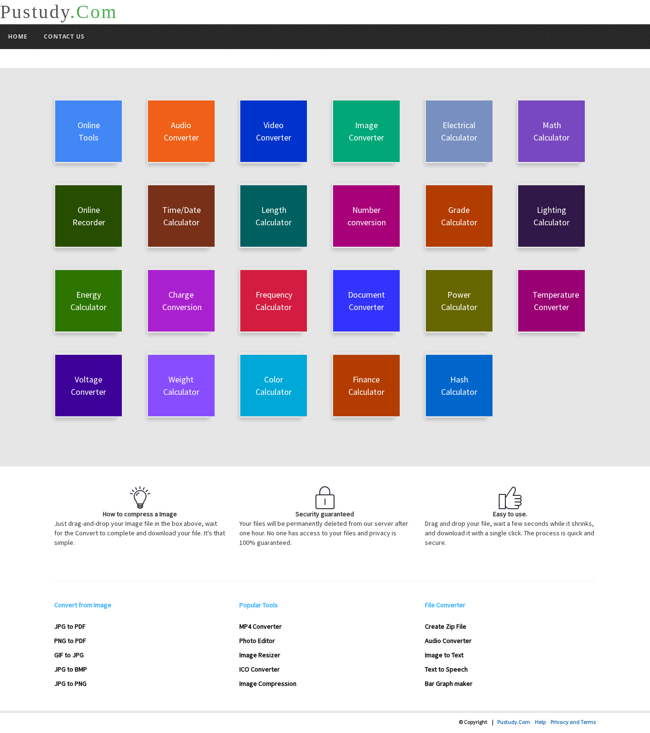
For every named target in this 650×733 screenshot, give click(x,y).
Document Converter (366, 300)
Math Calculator (551, 131)
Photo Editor (257, 640)
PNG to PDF (70, 640)
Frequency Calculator (274, 300)
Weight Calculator (181, 385)
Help (543, 721)
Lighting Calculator (551, 216)
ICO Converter (259, 669)
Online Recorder (88, 216)
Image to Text (444, 655)
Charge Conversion (182, 300)
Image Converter (366, 131)
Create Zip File (445, 626)
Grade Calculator (459, 216)
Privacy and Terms (573, 721)
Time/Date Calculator (181, 216)
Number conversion (366, 216)
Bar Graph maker (449, 683)
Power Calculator (459, 300)
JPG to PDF (70, 626)
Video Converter (273, 131)
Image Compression (267, 683)
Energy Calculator (88, 300)
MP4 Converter (260, 626)
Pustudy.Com (516, 721)
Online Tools (89, 131)
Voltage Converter (88, 385)
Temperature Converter (555, 300)
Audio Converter (181, 131)
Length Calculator (274, 216)
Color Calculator (274, 385)
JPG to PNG (70, 683)
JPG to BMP (70, 669)
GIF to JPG (69, 655)
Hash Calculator (459, 385)
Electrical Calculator (459, 131)
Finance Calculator (366, 385)
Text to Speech (446, 669)
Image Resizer (259, 655)
